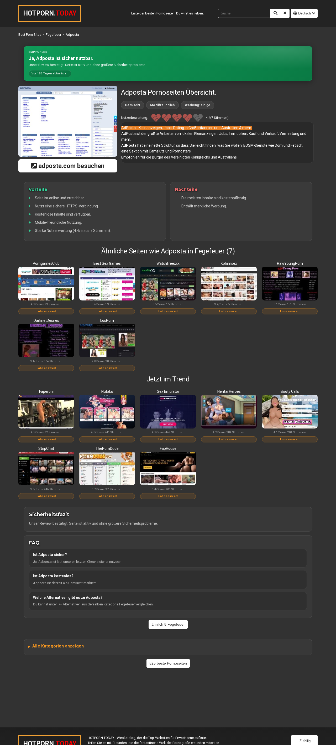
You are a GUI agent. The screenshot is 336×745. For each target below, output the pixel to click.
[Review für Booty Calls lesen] (290, 412)
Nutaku (107, 391)
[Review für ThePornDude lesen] (107, 469)
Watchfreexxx (168, 263)
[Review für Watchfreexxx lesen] (168, 284)
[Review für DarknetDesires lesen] (46, 341)
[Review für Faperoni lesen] (46, 412)
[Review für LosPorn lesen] (107, 341)
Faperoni (46, 391)
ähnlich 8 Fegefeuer (168, 624)
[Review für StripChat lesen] (46, 469)
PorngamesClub (46, 263)
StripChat (46, 448)
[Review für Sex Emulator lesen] (168, 412)
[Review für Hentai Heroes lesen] (229, 412)
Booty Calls (290, 391)
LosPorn (107, 320)
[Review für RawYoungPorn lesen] (290, 284)
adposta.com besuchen (70, 166)
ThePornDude (107, 448)
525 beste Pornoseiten (168, 663)
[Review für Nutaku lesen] (107, 412)
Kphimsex (229, 263)
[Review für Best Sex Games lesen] (107, 284)
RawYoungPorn (290, 263)
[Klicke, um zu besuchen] (67, 121)
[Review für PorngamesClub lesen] (46, 284)
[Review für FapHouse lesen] (168, 469)
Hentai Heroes (229, 391)
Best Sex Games (107, 263)
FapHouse (168, 448)
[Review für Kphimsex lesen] (229, 284)
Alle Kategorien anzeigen (58, 646)
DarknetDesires (46, 320)
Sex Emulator (168, 391)
